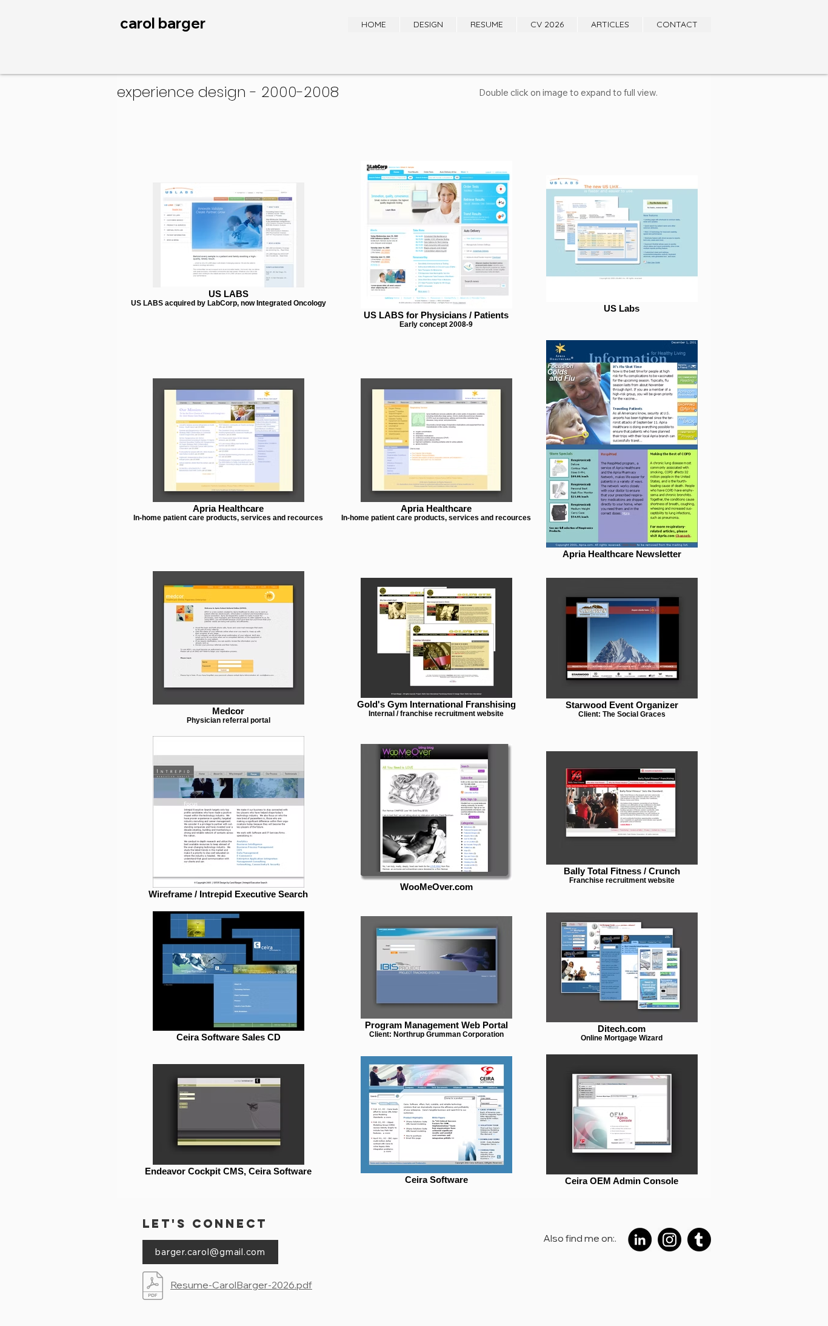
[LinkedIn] (640, 1239)
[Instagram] (669, 1239)
